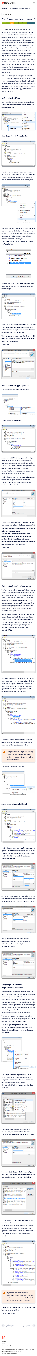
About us (4, 1341)
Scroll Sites (6, 1351)
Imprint (3, 1343)
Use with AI (8, 14)
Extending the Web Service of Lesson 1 (19, 8)
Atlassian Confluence (16, 1351)
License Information (7, 1346)
